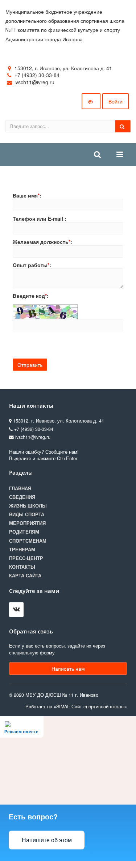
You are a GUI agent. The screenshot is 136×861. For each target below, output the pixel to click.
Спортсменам (27, 541)
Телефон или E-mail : (39, 218)
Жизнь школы (28, 505)
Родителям (24, 532)
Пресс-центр (26, 558)
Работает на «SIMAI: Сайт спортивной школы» (76, 706)
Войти (115, 101)
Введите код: (31, 295)
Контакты (22, 567)
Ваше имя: (27, 195)
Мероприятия (27, 523)
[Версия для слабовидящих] (91, 101)
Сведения (22, 497)
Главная (20, 488)
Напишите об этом (47, 840)
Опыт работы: (32, 264)
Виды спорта (26, 514)
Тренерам (22, 549)
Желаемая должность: (42, 241)
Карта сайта (25, 575)
